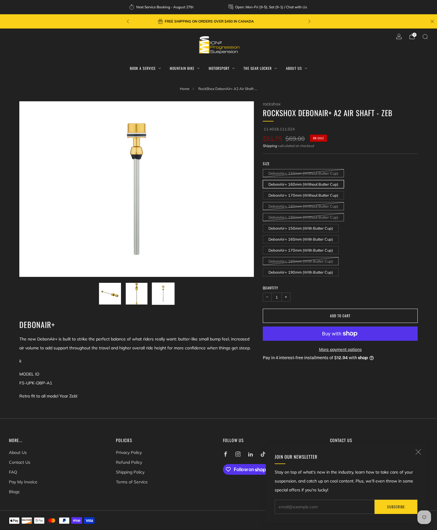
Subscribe (396, 506)
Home (184, 88)
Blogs (14, 491)
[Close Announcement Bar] (432, 21)
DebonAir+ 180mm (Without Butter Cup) (303, 206)
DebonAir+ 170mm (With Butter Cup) (300, 249)
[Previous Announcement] (128, 21)
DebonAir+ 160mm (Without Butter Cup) (303, 184)
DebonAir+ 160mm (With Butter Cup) (300, 238)
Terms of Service (132, 482)
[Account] (399, 37)
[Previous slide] (31, 189)
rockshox (272, 104)
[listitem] (161, 7)
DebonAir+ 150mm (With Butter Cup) (300, 227)
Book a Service (143, 68)
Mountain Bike (182, 68)
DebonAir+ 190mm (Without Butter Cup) (303, 216)
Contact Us (19, 462)
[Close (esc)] (418, 452)
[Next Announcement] (309, 21)
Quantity (270, 287)
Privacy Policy (129, 452)
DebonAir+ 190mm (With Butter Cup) (300, 271)
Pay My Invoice (23, 482)
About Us (294, 68)
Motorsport (219, 68)
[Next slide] (242, 189)
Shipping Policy (130, 472)
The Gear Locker (257, 68)
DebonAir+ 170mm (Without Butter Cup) (303, 195)
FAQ (13, 472)
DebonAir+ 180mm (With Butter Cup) (300, 260)
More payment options (340, 349)
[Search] (425, 37)
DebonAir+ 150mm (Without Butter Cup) (303, 173)
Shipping (270, 145)
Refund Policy (129, 462)
